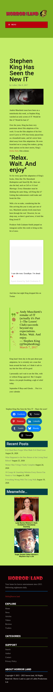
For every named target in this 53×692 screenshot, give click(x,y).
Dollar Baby (14, 151)
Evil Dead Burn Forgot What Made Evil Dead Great (25, 450)
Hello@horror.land (12, 596)
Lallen (14, 85)
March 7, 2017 (29, 347)
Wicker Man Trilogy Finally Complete (20, 465)
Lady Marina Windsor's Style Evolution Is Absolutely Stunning (26, 525)
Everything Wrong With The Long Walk (20, 480)
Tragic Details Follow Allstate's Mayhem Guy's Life (26, 555)
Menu (13, 25)
